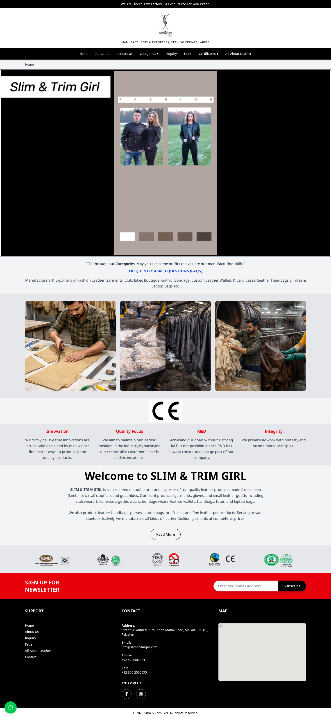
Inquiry (171, 53)
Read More (165, 534)
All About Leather (238, 53)
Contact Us (124, 53)
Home (83, 53)
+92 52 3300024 (133, 660)
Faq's (188, 53)
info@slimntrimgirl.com (139, 647)
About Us (102, 53)
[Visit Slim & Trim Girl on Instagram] (141, 694)
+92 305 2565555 (134, 672)
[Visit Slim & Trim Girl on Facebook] (126, 694)
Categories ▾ (149, 53)
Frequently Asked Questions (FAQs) (165, 271)
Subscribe (292, 586)
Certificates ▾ (208, 53)
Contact (30, 657)
